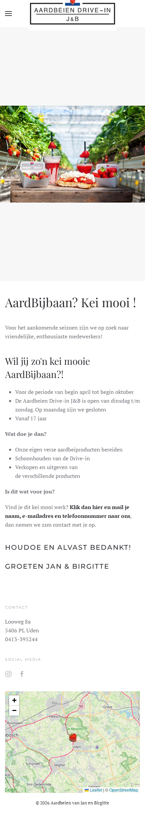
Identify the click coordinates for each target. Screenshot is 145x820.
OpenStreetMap (123, 790)
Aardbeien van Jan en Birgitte (80, 803)
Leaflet (95, 790)
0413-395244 (21, 639)
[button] (72, 737)
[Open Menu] (8, 13)
